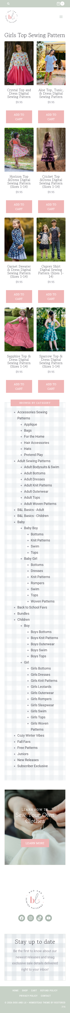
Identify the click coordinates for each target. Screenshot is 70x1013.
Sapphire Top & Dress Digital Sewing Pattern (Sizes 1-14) (19, 361)
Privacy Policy (28, 996)
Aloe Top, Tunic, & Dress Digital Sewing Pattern (51, 93)
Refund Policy (48, 990)
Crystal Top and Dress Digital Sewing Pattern (19, 93)
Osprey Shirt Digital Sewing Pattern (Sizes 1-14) (51, 271)
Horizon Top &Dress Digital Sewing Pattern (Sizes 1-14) (19, 181)
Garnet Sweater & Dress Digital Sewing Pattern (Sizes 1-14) (19, 271)
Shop (25, 990)
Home (16, 990)
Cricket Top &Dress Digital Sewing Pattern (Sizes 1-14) (51, 181)
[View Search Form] (8, 3)
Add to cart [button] (19, 117)
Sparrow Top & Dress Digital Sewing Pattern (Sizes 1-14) (51, 361)
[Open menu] (60, 17)
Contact (46, 996)
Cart (34, 990)
